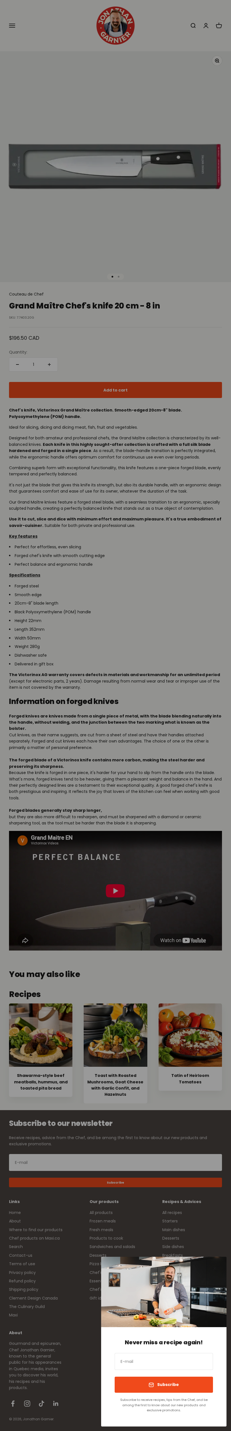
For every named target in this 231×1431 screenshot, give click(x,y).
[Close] (214, 1268)
